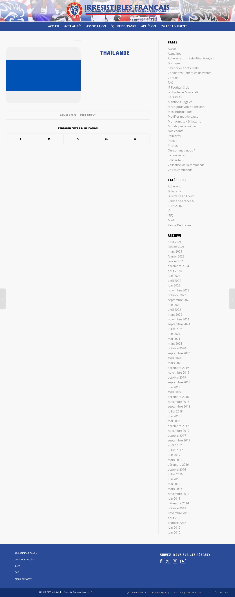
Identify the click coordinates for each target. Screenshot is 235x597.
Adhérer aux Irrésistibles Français (191, 58)
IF (169, 211)
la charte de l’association (184, 92)
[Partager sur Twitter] (49, 139)
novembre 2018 (178, 402)
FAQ (170, 83)
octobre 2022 (177, 295)
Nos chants (175, 131)
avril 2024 (174, 281)
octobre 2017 (177, 436)
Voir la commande (180, 170)
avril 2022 (174, 310)
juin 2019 (174, 387)
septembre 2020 (179, 353)
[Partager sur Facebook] (20, 139)
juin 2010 (174, 532)
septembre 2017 (179, 440)
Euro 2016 (175, 206)
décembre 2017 (178, 426)
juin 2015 (174, 498)
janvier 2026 (176, 247)
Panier (172, 141)
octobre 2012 (177, 523)
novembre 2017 (178, 431)
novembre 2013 (178, 513)
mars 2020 (175, 363)
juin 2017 (174, 455)
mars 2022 (175, 315)
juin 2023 (174, 285)
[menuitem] (54, 26)
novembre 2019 (178, 372)
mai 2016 (174, 484)
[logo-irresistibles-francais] (117, 10)
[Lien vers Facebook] (210, 592)
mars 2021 (175, 344)
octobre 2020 (177, 348)
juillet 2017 (175, 450)
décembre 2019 (178, 368)
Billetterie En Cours (181, 196)
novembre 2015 (178, 494)
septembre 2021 (179, 324)
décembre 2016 (178, 465)
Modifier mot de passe (183, 116)
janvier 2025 (176, 261)
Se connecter (177, 155)
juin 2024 (174, 276)
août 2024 (175, 271)
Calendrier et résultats (183, 68)
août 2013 (175, 518)
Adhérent (174, 186)
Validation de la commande (186, 165)
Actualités (174, 54)
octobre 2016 (177, 470)
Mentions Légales (180, 102)
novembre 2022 (178, 290)
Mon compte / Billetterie (184, 121)
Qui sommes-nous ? (181, 150)
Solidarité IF (176, 160)
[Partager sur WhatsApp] (78, 139)
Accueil (172, 49)
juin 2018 (174, 416)
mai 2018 (174, 421)
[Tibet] (232, 299)
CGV (17, 565)
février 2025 (176, 256)
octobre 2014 (177, 508)
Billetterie (174, 191)
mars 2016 (175, 489)
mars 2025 (175, 251)
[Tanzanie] (3, 299)
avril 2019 (174, 392)
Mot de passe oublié (182, 126)
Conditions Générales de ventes (189, 73)
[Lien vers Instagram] (215, 592)
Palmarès (174, 136)
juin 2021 (174, 334)
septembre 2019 (179, 382)
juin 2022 (174, 305)
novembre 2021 (178, 319)
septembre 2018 (179, 406)
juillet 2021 (175, 329)
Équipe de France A (181, 201)
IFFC (170, 215)
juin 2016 (174, 479)
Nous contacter (23, 578)
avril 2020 (174, 358)
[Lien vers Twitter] (221, 592)
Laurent (90, 115)
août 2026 (175, 242)
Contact (173, 78)
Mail (171, 220)
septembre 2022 (179, 300)
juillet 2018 (175, 411)
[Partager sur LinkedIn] (106, 139)
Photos (173, 146)
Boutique (174, 63)
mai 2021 (174, 339)
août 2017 (175, 445)
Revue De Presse (179, 225)
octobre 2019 (177, 377)
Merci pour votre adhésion (186, 107)
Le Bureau (175, 97)
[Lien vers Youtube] (226, 592)
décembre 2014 (178, 503)
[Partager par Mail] (135, 139)
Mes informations (180, 112)
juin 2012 (174, 527)
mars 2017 (175, 460)
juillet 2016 (175, 474)
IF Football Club (178, 87)
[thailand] (43, 75)
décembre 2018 (178, 397)
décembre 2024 (178, 266)
